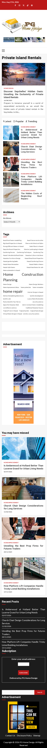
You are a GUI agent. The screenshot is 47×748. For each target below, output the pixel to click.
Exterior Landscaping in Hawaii (33, 249)
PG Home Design (29, 678)
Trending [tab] (32, 121)
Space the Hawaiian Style (11, 305)
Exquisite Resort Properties (11, 249)
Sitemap (36, 735)
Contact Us (10, 735)
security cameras (37, 302)
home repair (13, 291)
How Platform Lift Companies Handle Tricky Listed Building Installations (11, 179)
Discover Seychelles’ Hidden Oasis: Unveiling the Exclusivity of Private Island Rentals (23, 74)
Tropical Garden (24, 311)
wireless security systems (31, 314)
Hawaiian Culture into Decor (34, 255)
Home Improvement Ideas (11, 287)
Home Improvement (28, 127)
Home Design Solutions (36, 284)
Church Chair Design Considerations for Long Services (11, 148)
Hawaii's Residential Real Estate (13, 255)
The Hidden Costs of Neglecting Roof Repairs (11, 195)
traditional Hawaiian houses (34, 308)
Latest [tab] (7, 121)
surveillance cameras (10, 308)
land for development (36, 296)
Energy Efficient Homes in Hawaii (13, 246)
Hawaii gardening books (10, 261)
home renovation (38, 287)
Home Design (8, 88)
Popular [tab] (19, 121)
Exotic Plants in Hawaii (36, 246)
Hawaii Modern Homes (36, 264)
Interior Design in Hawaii (35, 292)
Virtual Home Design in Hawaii (12, 314)
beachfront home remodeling (12, 240)
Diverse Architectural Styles (34, 243)
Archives (7, 218)
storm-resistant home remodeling (32, 305)
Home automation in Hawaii (11, 270)
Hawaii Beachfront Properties (34, 258)
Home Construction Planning (23, 277)
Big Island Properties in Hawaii (12, 243)
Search (39, 692)
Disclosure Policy (24, 735)
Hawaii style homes (9, 267)
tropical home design (36, 311)
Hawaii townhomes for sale (35, 267)
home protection (26, 287)
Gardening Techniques (24, 252)
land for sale (7, 299)
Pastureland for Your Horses (12, 302)
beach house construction (35, 240)
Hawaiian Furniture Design (11, 258)
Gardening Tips (38, 252)
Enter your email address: (23, 668)
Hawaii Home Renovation (11, 264)
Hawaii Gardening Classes (35, 261)
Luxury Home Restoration (35, 299)
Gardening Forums (9, 252)
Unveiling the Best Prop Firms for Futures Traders (11, 164)
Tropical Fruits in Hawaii (10, 311)
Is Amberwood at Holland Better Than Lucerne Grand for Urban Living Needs (11, 133)
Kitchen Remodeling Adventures (13, 296)
